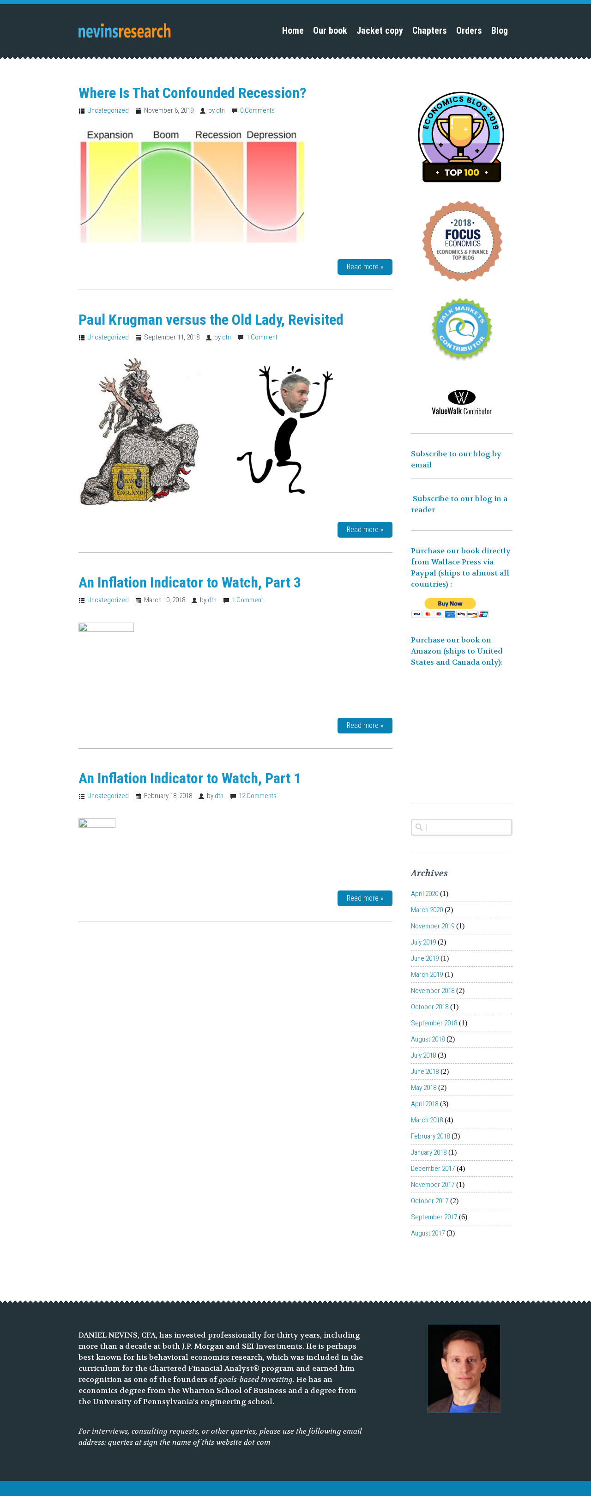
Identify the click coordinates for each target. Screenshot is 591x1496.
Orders (469, 30)
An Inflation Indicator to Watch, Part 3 (189, 582)
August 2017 (428, 1233)
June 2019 (425, 958)
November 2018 (432, 991)
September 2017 (434, 1217)
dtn (220, 110)
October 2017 (429, 1201)
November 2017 (432, 1185)
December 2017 (433, 1168)
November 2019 (432, 926)
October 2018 (429, 1007)
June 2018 (425, 1071)
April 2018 (424, 1104)
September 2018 (434, 1023)
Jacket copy (379, 30)
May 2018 (423, 1088)
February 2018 (430, 1136)
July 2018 (423, 1055)
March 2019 (427, 974)
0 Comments (257, 110)
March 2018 (427, 1120)
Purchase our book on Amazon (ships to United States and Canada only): (458, 651)
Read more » (365, 266)
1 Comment (261, 337)
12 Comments (258, 796)
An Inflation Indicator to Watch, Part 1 (189, 778)
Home (293, 30)
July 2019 (423, 942)
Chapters (429, 30)
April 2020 (424, 894)
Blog (499, 30)
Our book (330, 30)
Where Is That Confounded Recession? (192, 93)
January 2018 (428, 1152)
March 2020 (427, 910)
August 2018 (428, 1039)
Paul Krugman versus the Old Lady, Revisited (211, 319)
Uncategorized (108, 110)
